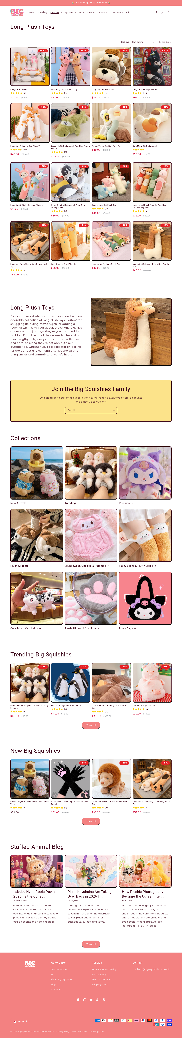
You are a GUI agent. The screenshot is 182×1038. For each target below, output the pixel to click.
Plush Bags (126, 628)
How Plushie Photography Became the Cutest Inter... (143, 894)
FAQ (53, 974)
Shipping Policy (100, 984)
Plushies (124, 503)
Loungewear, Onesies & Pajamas (85, 565)
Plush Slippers (19, 565)
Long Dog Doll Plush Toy (103, 89)
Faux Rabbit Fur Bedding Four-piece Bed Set (110, 707)
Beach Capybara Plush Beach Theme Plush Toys (29, 803)
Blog (53, 984)
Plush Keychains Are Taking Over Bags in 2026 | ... (90, 894)
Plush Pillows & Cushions (80, 628)
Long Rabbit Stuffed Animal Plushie (26, 205)
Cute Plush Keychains (24, 628)
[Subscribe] (114, 410)
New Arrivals (18, 503)
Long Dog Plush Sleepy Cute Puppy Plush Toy (29, 265)
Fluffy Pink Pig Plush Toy (144, 706)
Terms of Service (101, 979)
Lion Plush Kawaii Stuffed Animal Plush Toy (110, 803)
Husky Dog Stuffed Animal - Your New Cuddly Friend (68, 206)
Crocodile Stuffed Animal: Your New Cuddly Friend (70, 147)
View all (91, 725)
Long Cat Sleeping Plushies (145, 89)
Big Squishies (24, 1032)
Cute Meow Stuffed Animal (145, 146)
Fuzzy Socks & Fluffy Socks (136, 565)
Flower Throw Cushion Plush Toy (106, 146)
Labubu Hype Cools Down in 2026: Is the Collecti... (35, 894)
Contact (55, 989)
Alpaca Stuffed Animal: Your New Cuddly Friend (151, 265)
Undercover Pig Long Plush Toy (106, 264)
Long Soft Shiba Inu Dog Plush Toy (26, 146)
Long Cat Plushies (18, 89)
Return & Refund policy (43, 1032)
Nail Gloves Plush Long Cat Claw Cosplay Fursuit (69, 803)
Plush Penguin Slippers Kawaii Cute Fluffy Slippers (29, 707)
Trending (70, 503)
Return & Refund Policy (104, 969)
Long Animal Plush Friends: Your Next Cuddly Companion (150, 206)
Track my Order (59, 969)
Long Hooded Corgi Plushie (63, 264)
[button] (56, 12)
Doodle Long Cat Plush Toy (104, 205)
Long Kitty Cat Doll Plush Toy (64, 89)
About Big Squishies (61, 979)
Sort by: (125, 42)
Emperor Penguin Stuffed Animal (66, 706)
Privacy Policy (99, 974)
